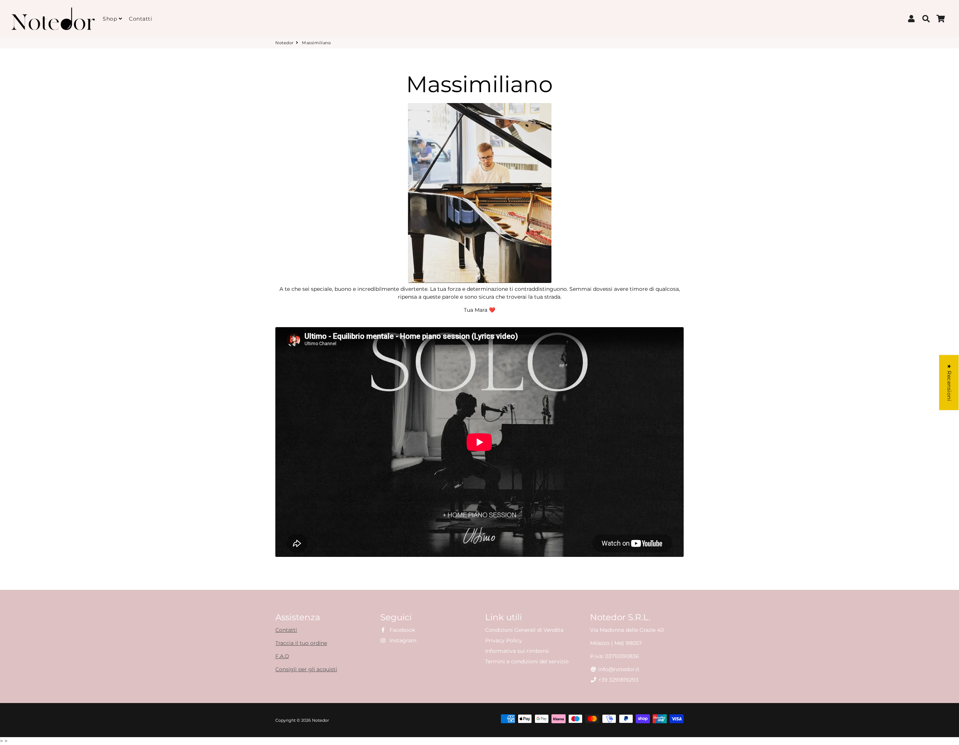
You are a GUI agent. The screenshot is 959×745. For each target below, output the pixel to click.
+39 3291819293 (617, 679)
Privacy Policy (503, 640)
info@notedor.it (618, 669)
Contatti (140, 18)
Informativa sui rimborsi (517, 651)
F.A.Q (282, 656)
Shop (111, 18)
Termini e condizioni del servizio (527, 661)
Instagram (402, 640)
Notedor (284, 42)
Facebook (401, 630)
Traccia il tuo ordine (301, 643)
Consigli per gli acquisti (306, 669)
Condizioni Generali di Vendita (524, 630)
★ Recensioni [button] (949, 382)
